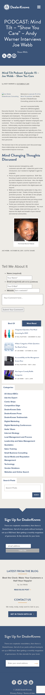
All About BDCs (11, 394)
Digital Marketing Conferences (17, 425)
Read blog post (21, 590)
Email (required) (22, 282)
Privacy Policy (16, 693)
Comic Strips (10, 402)
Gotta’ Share (9, 429)
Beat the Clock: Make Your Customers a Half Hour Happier (22, 579)
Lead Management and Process (18, 437)
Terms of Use (29, 693)
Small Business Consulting (15, 453)
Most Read (31, 323)
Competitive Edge (12, 405)
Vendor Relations (12, 468)
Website (10, 290)
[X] (4, 56)
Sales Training (10, 449)
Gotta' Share (29, 251)
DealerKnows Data (12, 409)
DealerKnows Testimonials (15, 417)
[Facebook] (14, 56)
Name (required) (14, 273)
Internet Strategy (11, 433)
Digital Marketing (11, 421)
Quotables (8, 445)
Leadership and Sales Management (19, 441)
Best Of (11, 323)
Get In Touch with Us (21, 614)
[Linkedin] (9, 56)
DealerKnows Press (13, 413)
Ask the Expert (10, 398)
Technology (9, 464)
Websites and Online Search (16, 472)
